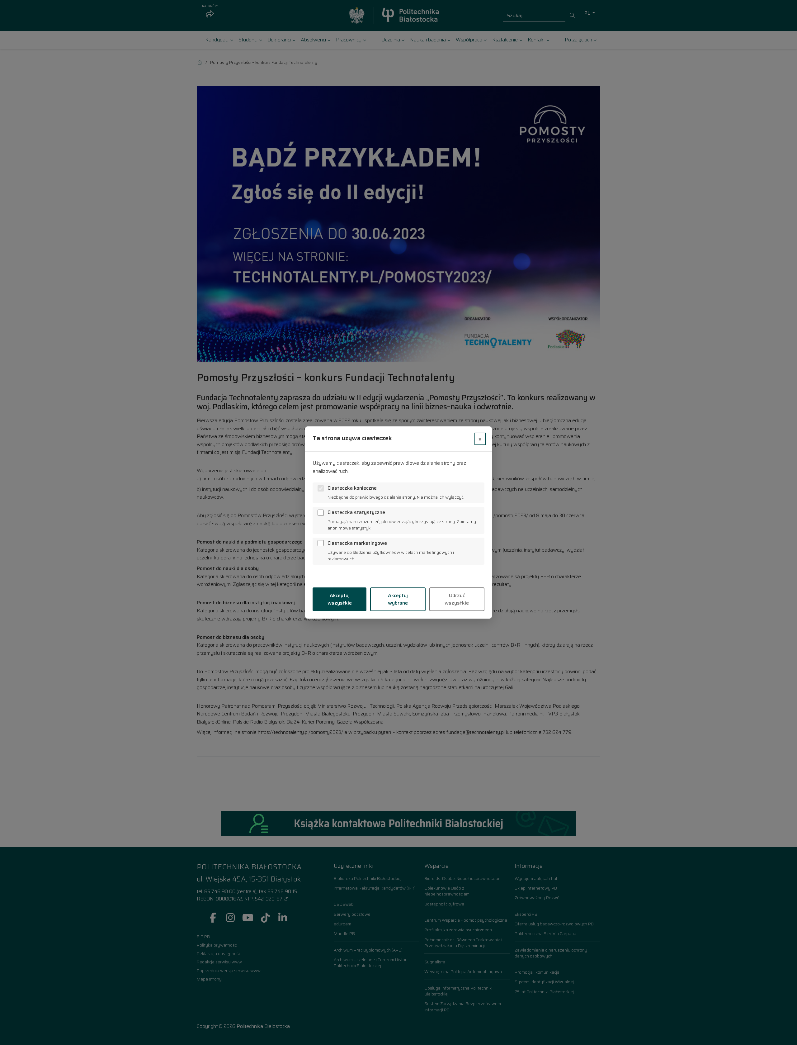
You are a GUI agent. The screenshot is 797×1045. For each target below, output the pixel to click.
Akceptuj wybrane (398, 599)
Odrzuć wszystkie (457, 599)
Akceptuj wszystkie (340, 599)
